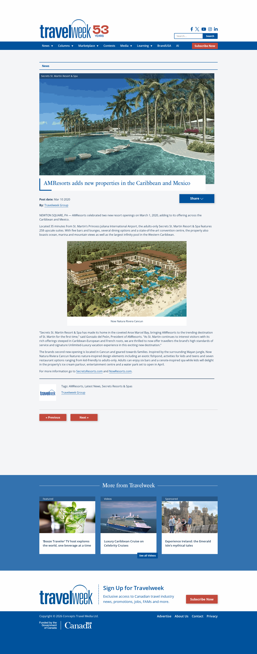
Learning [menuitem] (143, 46)
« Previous (53, 417)
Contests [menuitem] (109, 46)
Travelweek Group (56, 205)
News (45, 66)
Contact (197, 616)
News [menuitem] (45, 46)
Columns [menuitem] (64, 46)
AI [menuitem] (177, 46)
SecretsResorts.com (89, 371)
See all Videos (147, 555)
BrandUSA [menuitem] (164, 46)
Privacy (212, 616)
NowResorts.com (120, 371)
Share (195, 198)
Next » (84, 417)
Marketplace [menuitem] (86, 46)
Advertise (164, 616)
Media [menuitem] (124, 46)
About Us (181, 616)
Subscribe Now (201, 599)
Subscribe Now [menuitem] (205, 46)
